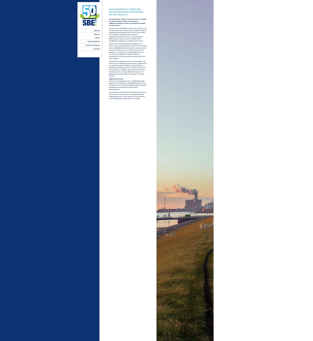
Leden (97, 38)
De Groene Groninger (92, 45)
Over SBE (96, 49)
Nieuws (96, 34)
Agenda (96, 31)
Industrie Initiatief (93, 41)
